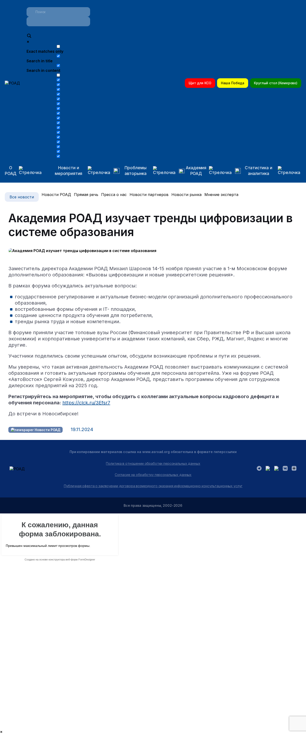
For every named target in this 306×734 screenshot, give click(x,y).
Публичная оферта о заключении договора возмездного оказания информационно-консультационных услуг (153, 486)
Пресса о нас (114, 194)
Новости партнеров (149, 194)
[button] (78, 171)
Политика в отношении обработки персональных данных (153, 463)
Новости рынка (186, 194)
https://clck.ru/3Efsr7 (86, 403)
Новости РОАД (56, 194)
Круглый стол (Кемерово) (275, 83)
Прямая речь (86, 194)
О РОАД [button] (10, 170)
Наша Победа (232, 83)
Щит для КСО (200, 83)
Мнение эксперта (221, 194)
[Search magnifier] (29, 36)
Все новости (22, 197)
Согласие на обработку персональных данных (153, 475)
